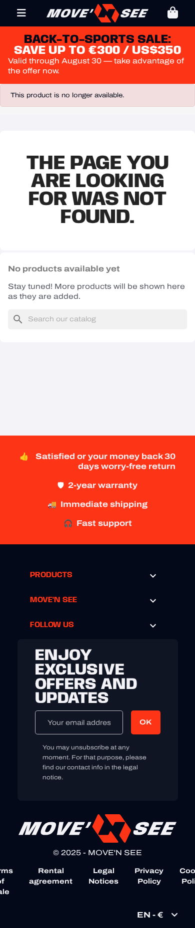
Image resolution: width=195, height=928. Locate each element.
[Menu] (21, 13)
